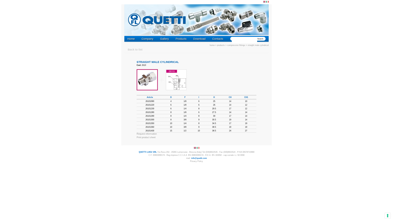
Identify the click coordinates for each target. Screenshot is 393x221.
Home (131, 38)
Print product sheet (146, 137)
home (212, 45)
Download (199, 38)
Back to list (135, 49)
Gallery (164, 38)
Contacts (217, 38)
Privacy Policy (196, 161)
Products (181, 38)
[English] (264, 2)
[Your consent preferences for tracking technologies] (388, 216)
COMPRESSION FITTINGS (236, 45)
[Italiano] (267, 2)
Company (147, 38)
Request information (147, 133)
